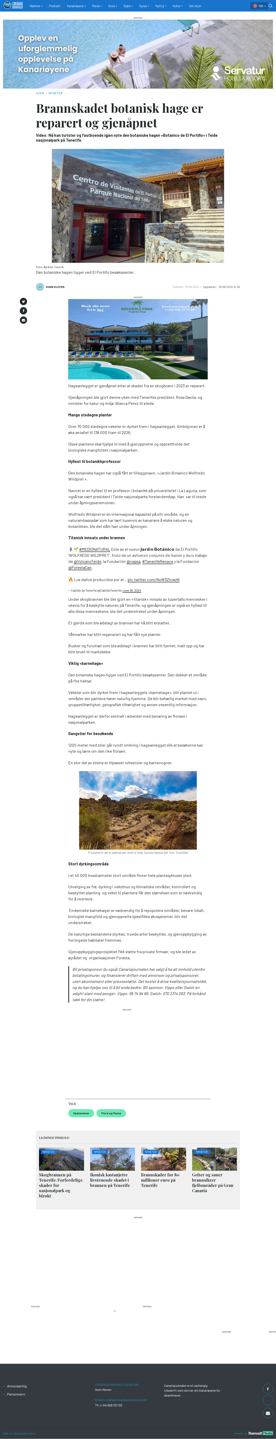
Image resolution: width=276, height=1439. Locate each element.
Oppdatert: (210, 287)
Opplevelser (81, 1113)
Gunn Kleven (55, 287)
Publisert (178, 287)
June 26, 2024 (131, 590)
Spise (143, 6)
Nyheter (35, 6)
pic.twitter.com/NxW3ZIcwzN (154, 579)
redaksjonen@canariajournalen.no (121, 1400)
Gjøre (127, 6)
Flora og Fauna (111, 1113)
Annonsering (17, 1386)
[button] (23, 301)
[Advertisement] (126, 1051)
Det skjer (195, 6)
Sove (111, 6)
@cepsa (133, 561)
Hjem (40, 93)
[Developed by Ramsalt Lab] (261, 1433)
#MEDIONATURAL (94, 549)
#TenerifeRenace (157, 561)
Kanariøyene (75, 6)
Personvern (16, 1394)
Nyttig (159, 6)
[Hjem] (13, 6)
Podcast (54, 6)
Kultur (177, 6)
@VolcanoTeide (87, 561)
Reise (96, 6)
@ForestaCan (80, 567)
